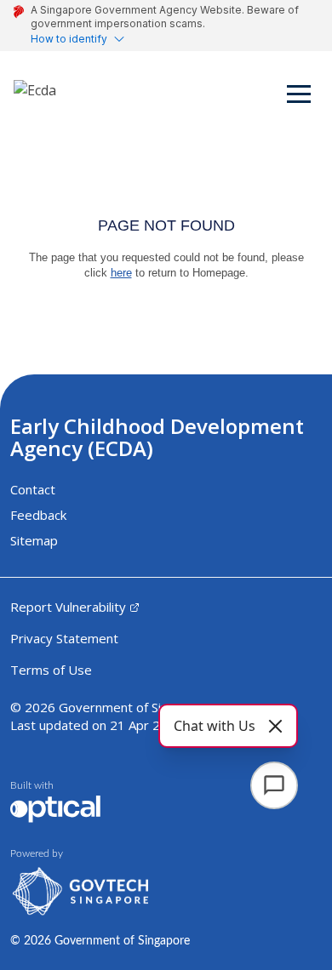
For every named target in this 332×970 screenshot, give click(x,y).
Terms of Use (51, 669)
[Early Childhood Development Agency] (35, 97)
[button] (299, 97)
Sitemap (34, 540)
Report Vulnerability (68, 606)
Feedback (38, 514)
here (121, 272)
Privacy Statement (64, 638)
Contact (32, 489)
